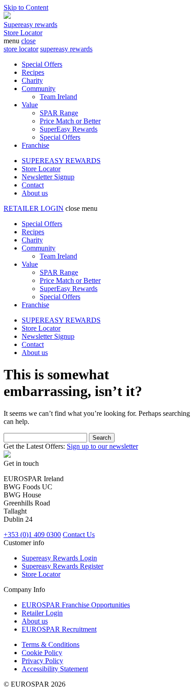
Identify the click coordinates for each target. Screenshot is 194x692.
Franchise (35, 145)
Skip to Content (26, 7)
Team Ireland (58, 96)
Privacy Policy (42, 661)
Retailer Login (42, 613)
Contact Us (79, 534)
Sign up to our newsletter (102, 446)
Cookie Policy (42, 652)
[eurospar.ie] (7, 16)
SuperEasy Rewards (68, 129)
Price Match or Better (70, 121)
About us (35, 193)
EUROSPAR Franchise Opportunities (76, 605)
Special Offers (42, 64)
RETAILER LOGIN (34, 208)
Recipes (33, 72)
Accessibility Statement (55, 669)
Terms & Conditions (50, 644)
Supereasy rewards (30, 24)
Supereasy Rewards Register (62, 566)
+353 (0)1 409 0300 (32, 534)
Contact (33, 185)
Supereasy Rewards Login (59, 558)
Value (30, 105)
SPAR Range (59, 113)
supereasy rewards (66, 49)
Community (38, 88)
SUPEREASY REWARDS (61, 160)
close (28, 41)
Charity (32, 80)
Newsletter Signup (48, 177)
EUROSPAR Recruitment (59, 629)
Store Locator (23, 32)
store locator (21, 49)
